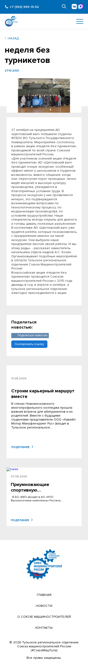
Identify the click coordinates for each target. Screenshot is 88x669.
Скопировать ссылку (29, 344)
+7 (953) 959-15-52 (24, 7)
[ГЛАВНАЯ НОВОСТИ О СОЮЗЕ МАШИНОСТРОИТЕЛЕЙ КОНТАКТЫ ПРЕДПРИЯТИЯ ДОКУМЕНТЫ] (44, 21)
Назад (13, 38)
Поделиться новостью (33, 335)
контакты (44, 628)
